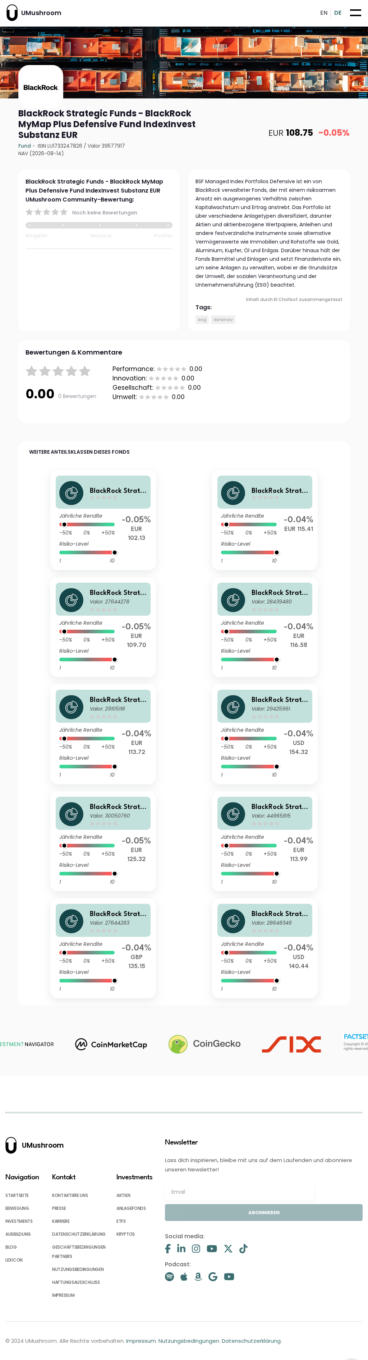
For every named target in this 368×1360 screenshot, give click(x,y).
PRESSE (59, 1208)
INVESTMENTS (19, 1221)
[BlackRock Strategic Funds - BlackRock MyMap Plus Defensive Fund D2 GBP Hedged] (103, 948)
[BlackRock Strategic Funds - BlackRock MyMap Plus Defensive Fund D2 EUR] (103, 841)
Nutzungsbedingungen (188, 1341)
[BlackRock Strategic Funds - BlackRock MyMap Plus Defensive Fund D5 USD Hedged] (265, 948)
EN (323, 13)
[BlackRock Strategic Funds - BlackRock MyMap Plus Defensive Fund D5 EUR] (103, 627)
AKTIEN (123, 1195)
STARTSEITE (17, 1195)
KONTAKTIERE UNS (70, 1195)
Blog (11, 1247)
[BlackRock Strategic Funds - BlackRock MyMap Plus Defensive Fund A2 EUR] (265, 627)
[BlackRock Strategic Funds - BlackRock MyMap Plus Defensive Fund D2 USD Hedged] (265, 734)
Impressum (141, 1341)
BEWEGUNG (17, 1208)
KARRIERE (61, 1221)
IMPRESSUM (63, 1295)
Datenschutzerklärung (251, 1341)
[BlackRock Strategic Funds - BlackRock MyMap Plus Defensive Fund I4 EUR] (265, 520)
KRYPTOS (125, 1234)
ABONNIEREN (264, 1212)
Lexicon (14, 1260)
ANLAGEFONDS (131, 1208)
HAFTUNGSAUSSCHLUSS (76, 1282)
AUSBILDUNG (18, 1234)
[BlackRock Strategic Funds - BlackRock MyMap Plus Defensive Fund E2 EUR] (103, 520)
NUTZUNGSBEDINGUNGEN (78, 1269)
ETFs (121, 1221)
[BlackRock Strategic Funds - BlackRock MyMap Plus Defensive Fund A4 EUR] (103, 734)
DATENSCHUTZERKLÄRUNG (79, 1234)
